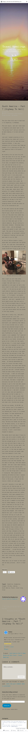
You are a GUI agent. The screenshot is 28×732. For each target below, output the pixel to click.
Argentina (10, 584)
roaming (15, 586)
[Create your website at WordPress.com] (14, 1)
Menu (14, 59)
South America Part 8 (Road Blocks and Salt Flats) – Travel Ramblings (14, 655)
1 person (12, 646)
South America (10, 113)
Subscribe (6, 705)
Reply (7, 649)
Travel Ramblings (14, 46)
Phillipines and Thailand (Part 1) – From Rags (12, 607)
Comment (21, 676)
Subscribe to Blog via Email (10, 692)
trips (3, 589)
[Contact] (16, 55)
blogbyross (6, 111)
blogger (4, 586)
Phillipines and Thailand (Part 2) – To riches (14, 611)
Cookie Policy (14, 726)
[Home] (12, 55)
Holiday (5, 113)
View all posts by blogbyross (9, 599)
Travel (15, 113)
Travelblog (20, 113)
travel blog (19, 588)
